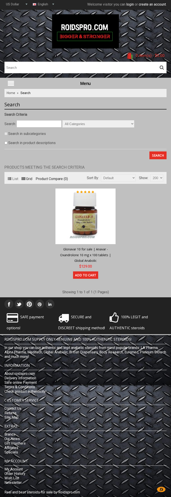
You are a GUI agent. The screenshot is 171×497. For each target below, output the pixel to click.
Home (11, 93)
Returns (10, 413)
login (130, 4)
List (15, 179)
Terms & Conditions (19, 387)
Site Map (11, 417)
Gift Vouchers (15, 443)
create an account (152, 4)
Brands (9, 434)
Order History (14, 474)
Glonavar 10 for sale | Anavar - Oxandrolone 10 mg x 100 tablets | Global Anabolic (85, 255)
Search (25, 93)
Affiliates (11, 448)
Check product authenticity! (25, 391)
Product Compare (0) (52, 179)
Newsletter (13, 482)
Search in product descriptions (32, 143)
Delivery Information (20, 378)
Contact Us (12, 408)
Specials (11, 452)
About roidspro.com (19, 373)
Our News (12, 439)
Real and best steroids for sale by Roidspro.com (42, 492)
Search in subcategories (27, 134)
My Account (13, 469)
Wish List (11, 478)
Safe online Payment (20, 382)
